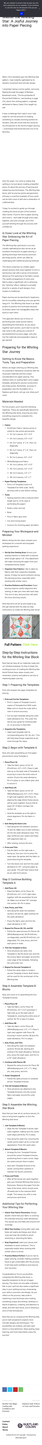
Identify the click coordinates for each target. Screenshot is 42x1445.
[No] (39, 8)
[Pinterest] (15, 1389)
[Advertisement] (21, 53)
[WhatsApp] (20, 1389)
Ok (22, 14)
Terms (5, 1430)
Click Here (30, 645)
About (5, 1427)
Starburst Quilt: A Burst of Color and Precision (31, 1405)
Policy (4, 1424)
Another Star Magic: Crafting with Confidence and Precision (10, 1407)
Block (35, 657)
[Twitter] (10, 1389)
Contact (6, 1421)
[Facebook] (4, 1389)
